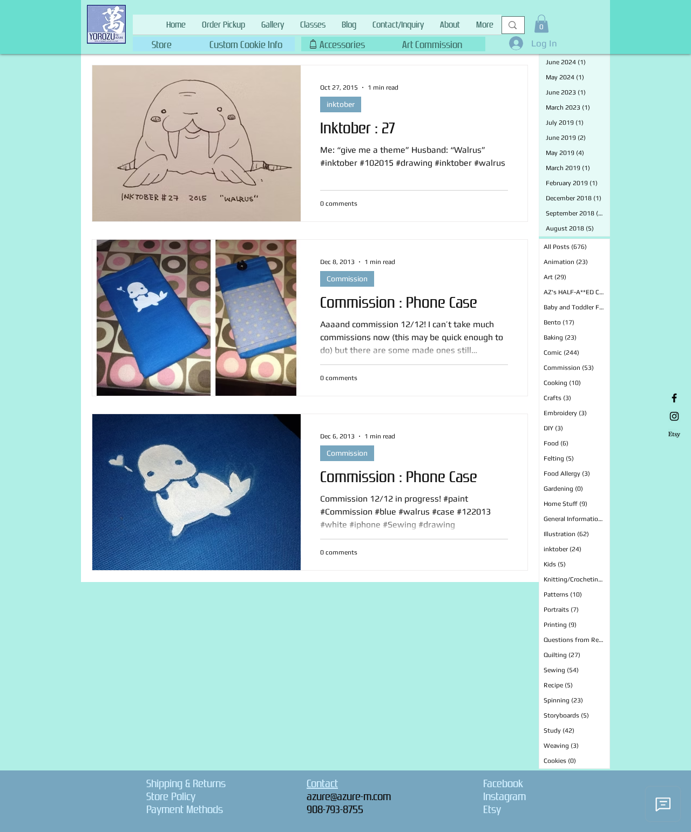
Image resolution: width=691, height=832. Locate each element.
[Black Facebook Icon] (674, 398)
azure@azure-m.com (349, 796)
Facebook (503, 783)
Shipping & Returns (186, 783)
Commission (347, 278)
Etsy (492, 809)
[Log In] (513, 43)
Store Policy (170, 796)
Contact (322, 783)
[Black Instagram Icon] (674, 416)
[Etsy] (674, 435)
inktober (341, 104)
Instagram (504, 796)
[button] (246, 42)
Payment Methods (184, 809)
